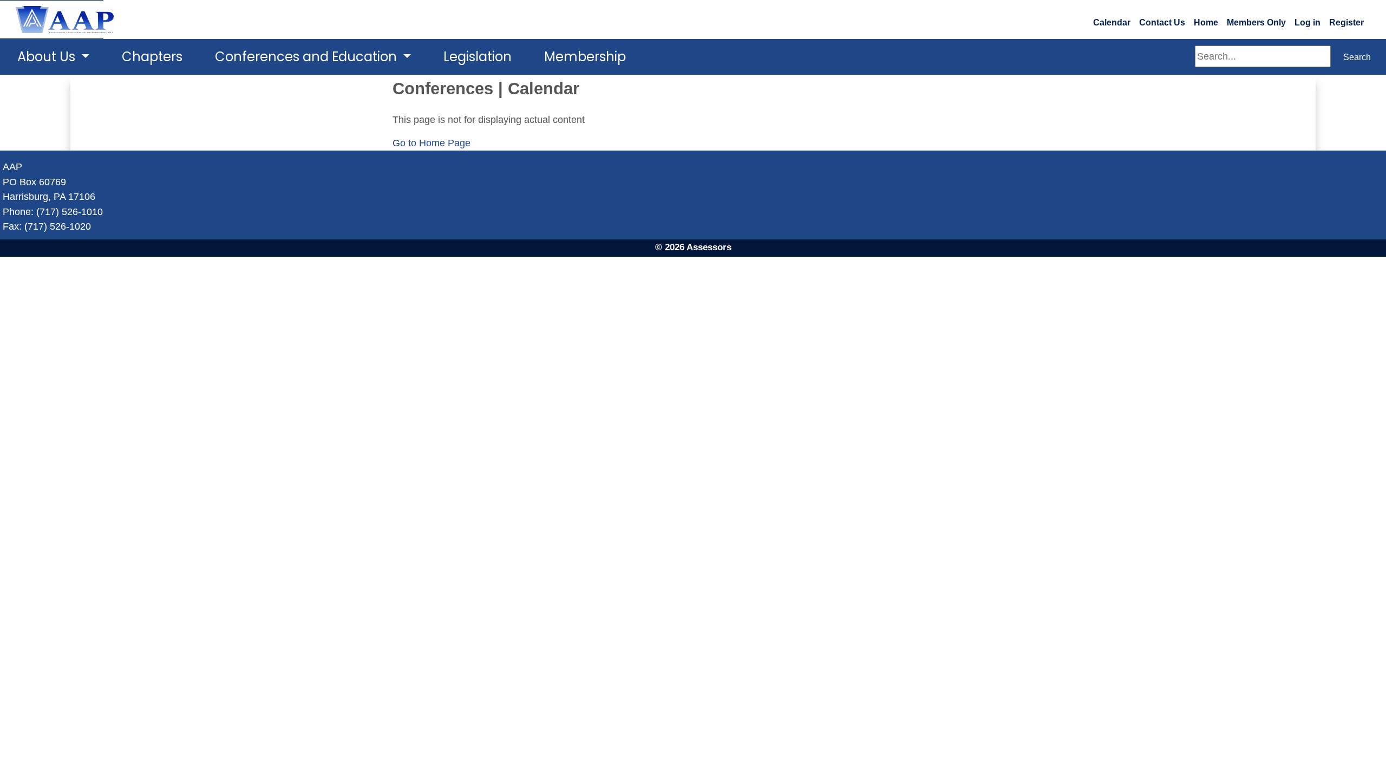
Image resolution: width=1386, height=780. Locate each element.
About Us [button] (48, 57)
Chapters (152, 57)
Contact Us (1162, 22)
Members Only (1256, 22)
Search (1357, 57)
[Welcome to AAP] (51, 19)
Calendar (1111, 22)
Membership (585, 57)
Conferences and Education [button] (307, 57)
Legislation (477, 57)
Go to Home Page (431, 142)
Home (1206, 22)
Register (1346, 22)
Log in (1307, 22)
